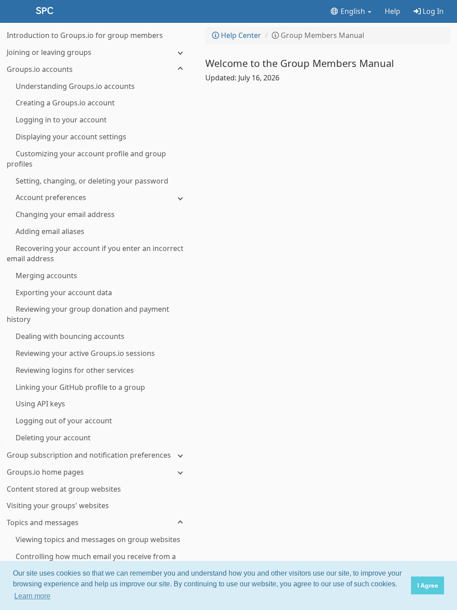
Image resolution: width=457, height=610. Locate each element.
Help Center (240, 35)
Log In (432, 11)
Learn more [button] (32, 596)
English (353, 11)
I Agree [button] (427, 585)
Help (392, 11)
